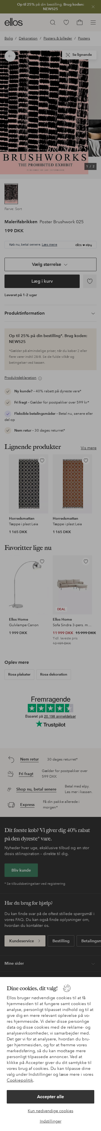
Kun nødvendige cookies (50, 1110)
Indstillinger (50, 1121)
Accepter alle (50, 1096)
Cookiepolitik (20, 1080)
